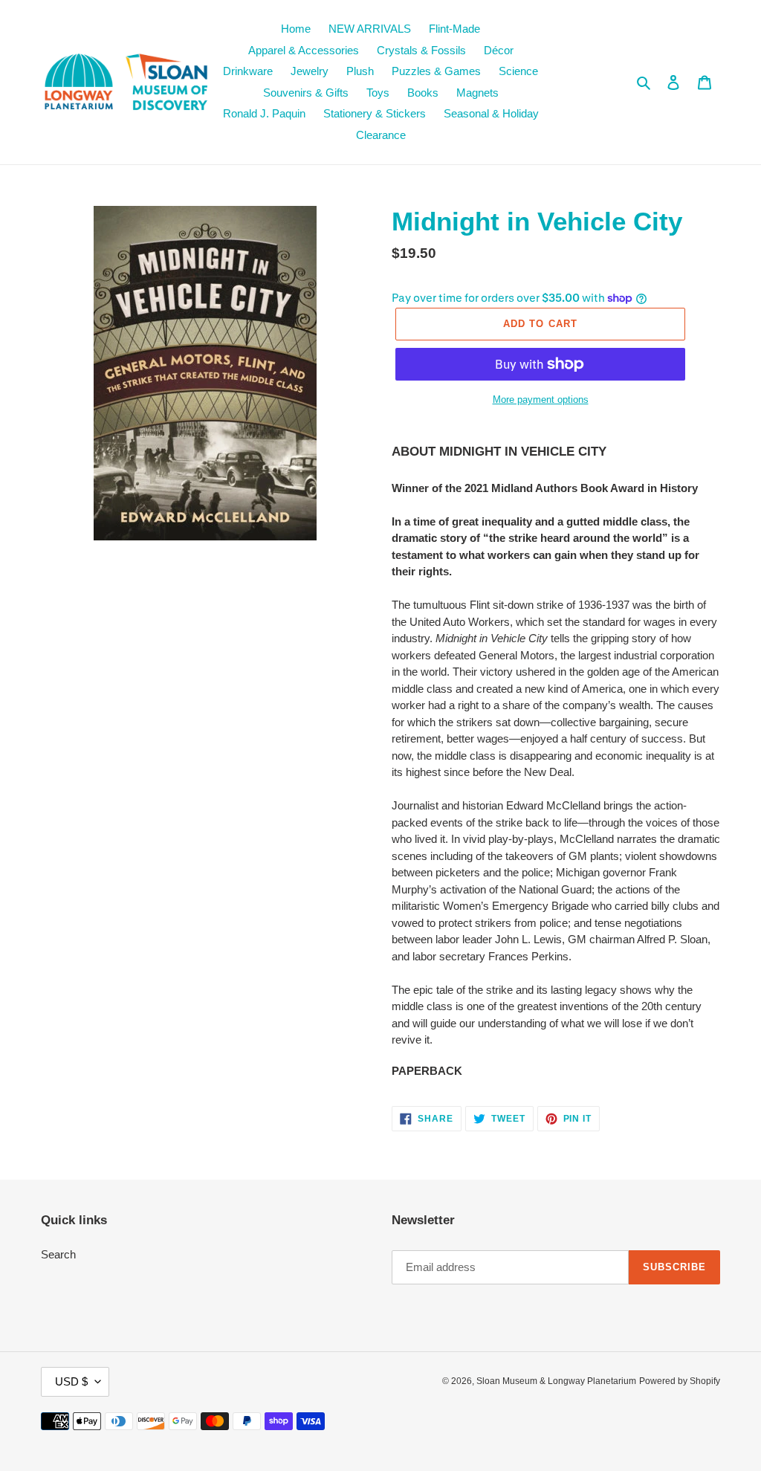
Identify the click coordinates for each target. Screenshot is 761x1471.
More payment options (541, 399)
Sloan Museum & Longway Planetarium (556, 1381)
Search (58, 1254)
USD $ (71, 1381)
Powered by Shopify (679, 1381)
